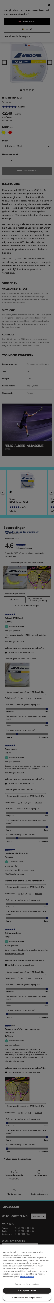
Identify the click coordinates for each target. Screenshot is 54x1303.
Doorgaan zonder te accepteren (27, 1284)
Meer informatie (27, 1276)
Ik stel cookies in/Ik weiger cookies (27, 1297)
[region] (27, 1273)
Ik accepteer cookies (27, 1290)
